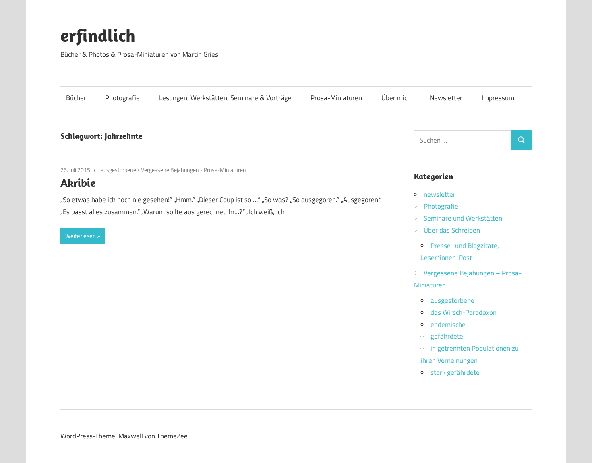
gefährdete (447, 336)
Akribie (77, 183)
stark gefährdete (455, 372)
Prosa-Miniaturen (336, 98)
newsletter (439, 194)
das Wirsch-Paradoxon (464, 312)
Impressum (498, 98)
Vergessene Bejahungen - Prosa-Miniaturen (193, 169)
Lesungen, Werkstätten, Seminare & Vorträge (225, 98)
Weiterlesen (80, 235)
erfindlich (97, 35)
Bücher (76, 98)
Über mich (396, 98)
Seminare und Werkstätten (463, 218)
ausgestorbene (118, 169)
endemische (448, 324)
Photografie (122, 98)
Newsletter (446, 98)
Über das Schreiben (452, 230)
